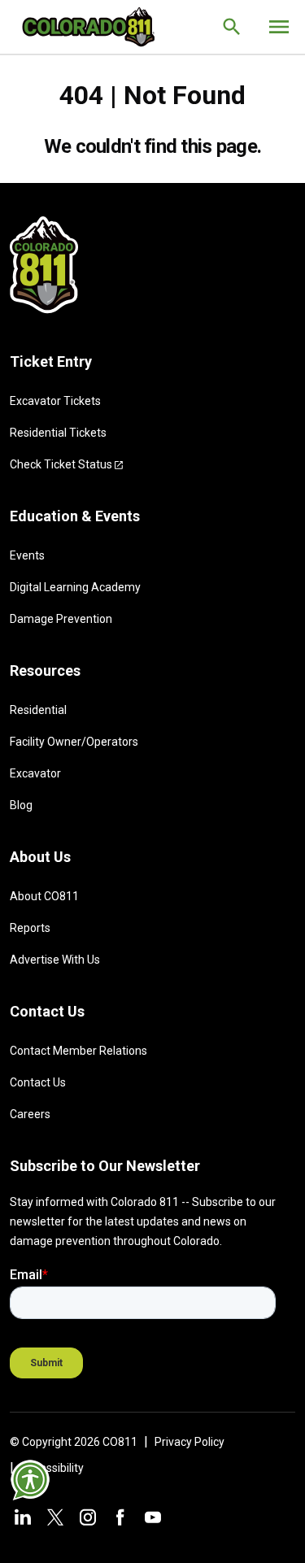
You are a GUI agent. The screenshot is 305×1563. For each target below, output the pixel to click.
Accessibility (52, 1467)
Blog (21, 805)
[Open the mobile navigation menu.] (279, 27)
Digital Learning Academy (75, 587)
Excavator (35, 773)
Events (27, 555)
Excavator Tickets (55, 400)
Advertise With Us (55, 959)
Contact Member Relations (78, 1050)
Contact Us (38, 1082)
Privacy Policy (189, 1441)
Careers (30, 1114)
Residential (38, 709)
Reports (30, 927)
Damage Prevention (61, 618)
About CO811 (44, 896)
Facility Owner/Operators (74, 741)
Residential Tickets (58, 432)
